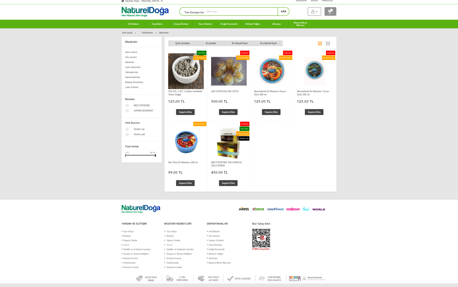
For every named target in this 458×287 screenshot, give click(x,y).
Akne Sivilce (131, 52)
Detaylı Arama (130, 258)
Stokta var (139, 129)
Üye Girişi (128, 231)
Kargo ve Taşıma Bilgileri (136, 254)
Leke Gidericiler (133, 67)
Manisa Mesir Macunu (220, 263)
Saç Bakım (214, 236)
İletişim (127, 236)
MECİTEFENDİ (142, 105)
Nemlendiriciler (132, 77)
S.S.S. (126, 245)
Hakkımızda (129, 263)
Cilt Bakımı (147, 32)
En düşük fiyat (240, 43)
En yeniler (211, 43)
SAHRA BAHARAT (143, 110)
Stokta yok (139, 134)
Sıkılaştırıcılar (131, 72)
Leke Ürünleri (131, 87)
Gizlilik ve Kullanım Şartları (137, 249)
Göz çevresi (131, 57)
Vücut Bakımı (215, 245)
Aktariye (213, 258)
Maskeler (164, 32)
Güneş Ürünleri (216, 240)
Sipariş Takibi (130, 240)
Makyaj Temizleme (134, 82)
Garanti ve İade (131, 267)
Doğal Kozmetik (217, 249)
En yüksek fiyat (268, 43)
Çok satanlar (182, 43)
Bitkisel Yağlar (216, 254)
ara (283, 11)
